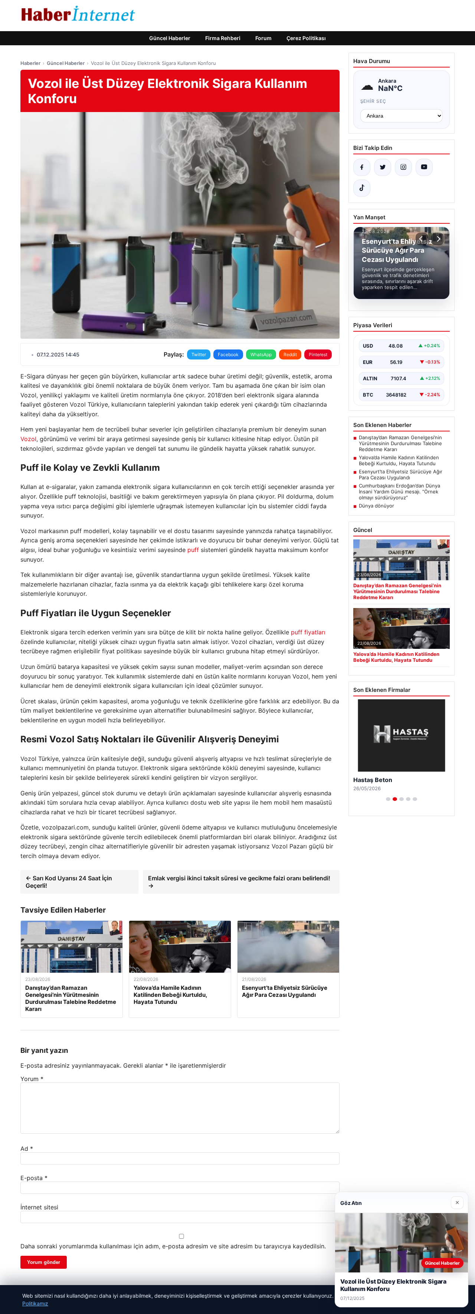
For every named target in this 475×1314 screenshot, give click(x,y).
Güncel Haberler (169, 38)
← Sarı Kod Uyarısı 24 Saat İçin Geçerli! (69, 881)
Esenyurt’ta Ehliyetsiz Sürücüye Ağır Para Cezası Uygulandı (400, 474)
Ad (26, 1148)
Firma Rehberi (222, 38)
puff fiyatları (308, 632)
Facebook (228, 354)
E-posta (34, 1178)
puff (193, 549)
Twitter (198, 354)
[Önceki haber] (422, 239)
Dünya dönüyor (376, 506)
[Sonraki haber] (437, 239)
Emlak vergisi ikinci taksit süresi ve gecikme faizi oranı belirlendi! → (239, 881)
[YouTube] (424, 167)
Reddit (290, 354)
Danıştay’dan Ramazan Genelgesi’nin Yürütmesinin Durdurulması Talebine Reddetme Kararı (400, 443)
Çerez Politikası (306, 38)
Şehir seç (373, 101)
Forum (263, 38)
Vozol (28, 439)
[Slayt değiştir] (388, 799)
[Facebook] (361, 167)
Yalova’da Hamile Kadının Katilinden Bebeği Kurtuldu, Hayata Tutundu (399, 460)
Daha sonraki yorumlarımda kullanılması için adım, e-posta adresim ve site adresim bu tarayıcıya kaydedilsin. (173, 1246)
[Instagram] (403, 167)
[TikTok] (361, 188)
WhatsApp (261, 354)
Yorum (31, 1079)
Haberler (30, 63)
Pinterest (318, 354)
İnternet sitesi (39, 1207)
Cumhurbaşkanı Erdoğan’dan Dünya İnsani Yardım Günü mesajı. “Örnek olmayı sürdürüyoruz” (399, 491)
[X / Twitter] (382, 167)
